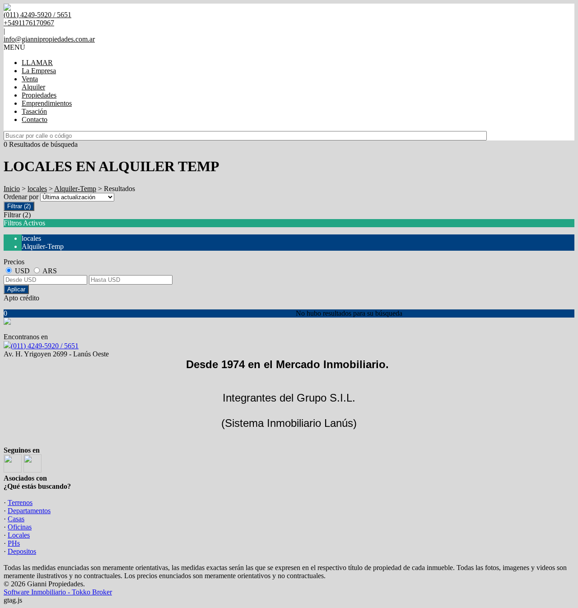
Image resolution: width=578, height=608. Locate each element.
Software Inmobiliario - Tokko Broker (58, 592)
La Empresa (39, 71)
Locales (19, 535)
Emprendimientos (47, 103)
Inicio (12, 188)
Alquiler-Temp (75, 188)
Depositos (22, 551)
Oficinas (20, 527)
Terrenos (20, 502)
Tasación (34, 111)
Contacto (34, 119)
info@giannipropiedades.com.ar (49, 39)
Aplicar (16, 289)
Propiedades (39, 95)
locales (37, 188)
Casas (16, 519)
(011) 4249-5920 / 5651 (45, 346)
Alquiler (33, 87)
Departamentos (29, 510)
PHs (14, 543)
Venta (30, 79)
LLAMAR (37, 62)
